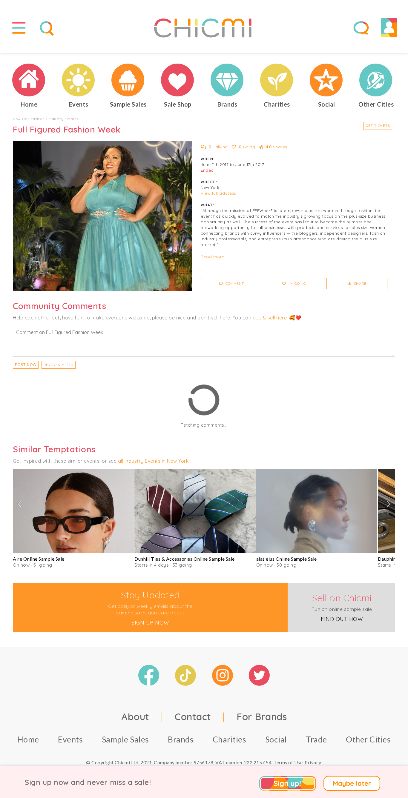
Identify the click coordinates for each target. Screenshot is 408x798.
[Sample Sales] (128, 80)
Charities (229, 739)
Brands (181, 739)
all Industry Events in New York (153, 461)
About (135, 716)
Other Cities (368, 739)
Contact (193, 716)
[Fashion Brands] (227, 80)
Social (276, 739)
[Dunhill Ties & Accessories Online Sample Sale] (194, 511)
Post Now (25, 365)
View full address (218, 193)
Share (359, 283)
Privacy (313, 762)
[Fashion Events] (78, 80)
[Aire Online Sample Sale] (73, 511)
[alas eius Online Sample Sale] (316, 511)
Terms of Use (288, 762)
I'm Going (297, 283)
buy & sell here (270, 318)
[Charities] (277, 80)
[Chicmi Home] (29, 80)
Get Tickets (378, 125)
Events (70, 739)
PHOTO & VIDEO (58, 364)
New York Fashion (29, 118)
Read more (212, 256)
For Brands (262, 716)
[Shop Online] (178, 80)
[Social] (326, 80)
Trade (316, 739)
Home (28, 739)
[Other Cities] (376, 80)
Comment (234, 283)
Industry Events (62, 118)
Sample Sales (125, 739)
